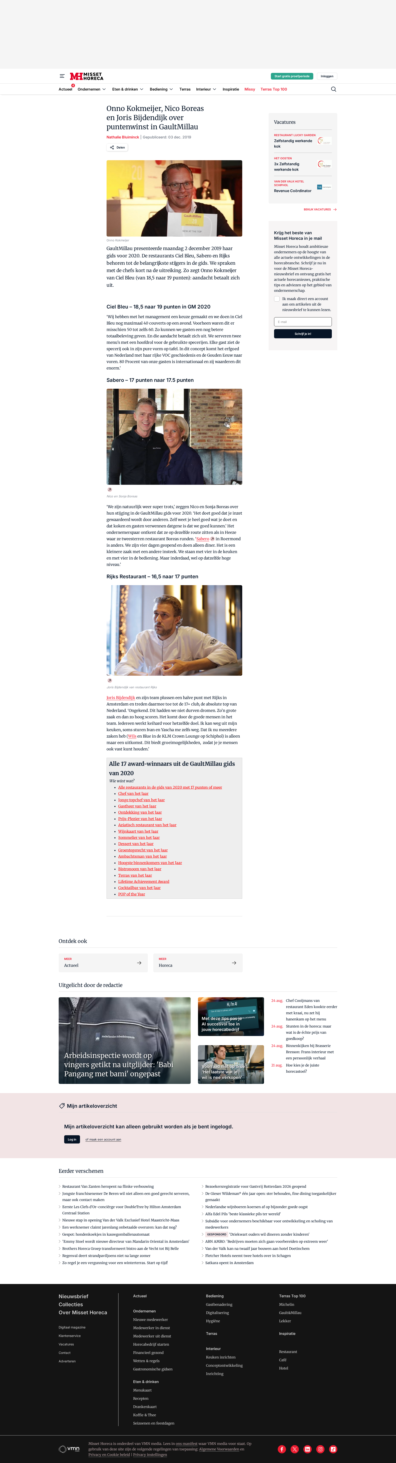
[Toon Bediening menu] (171, 89)
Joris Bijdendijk (121, 697)
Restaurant (288, 1352)
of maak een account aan (103, 1139)
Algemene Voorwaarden (219, 1449)
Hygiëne (213, 1321)
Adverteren (67, 1361)
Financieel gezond (148, 1352)
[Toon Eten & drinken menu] (141, 89)
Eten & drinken (146, 1381)
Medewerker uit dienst (152, 1336)
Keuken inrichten (221, 1357)
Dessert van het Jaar (136, 843)
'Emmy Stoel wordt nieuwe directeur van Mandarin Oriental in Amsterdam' (126, 1241)
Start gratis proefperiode (292, 76)
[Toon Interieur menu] (214, 89)
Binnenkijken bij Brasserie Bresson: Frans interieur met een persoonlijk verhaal (310, 1052)
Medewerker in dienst (151, 1328)
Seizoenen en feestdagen (153, 1423)
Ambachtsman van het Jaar (142, 856)
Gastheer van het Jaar (137, 806)
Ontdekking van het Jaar (140, 812)
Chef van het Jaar (133, 793)
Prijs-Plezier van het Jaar (140, 818)
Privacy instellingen (150, 1454)
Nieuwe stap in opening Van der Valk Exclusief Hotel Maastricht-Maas (120, 1220)
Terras (211, 1333)
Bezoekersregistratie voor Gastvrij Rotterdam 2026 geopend (255, 1186)
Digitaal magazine (72, 1327)
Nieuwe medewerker (150, 1319)
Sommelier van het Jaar (139, 837)
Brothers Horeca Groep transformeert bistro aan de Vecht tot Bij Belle (120, 1248)
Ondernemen (144, 1311)
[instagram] (320, 1449)
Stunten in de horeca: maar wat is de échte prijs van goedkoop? (308, 1032)
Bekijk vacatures (317, 209)
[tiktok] (333, 1449)
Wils (132, 736)
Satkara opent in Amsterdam (229, 1263)
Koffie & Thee (144, 1415)
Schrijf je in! (303, 334)
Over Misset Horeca (83, 1312)
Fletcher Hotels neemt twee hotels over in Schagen (248, 1256)
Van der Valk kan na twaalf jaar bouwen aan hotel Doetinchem (257, 1248)
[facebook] (282, 1449)
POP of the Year (131, 894)
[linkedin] (307, 1449)
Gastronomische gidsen (153, 1369)
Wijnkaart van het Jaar (138, 831)
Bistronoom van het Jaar (139, 869)
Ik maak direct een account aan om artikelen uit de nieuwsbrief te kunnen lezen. (306, 304)
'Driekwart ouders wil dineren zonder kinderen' (269, 1234)
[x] (295, 1449)
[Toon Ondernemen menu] (104, 89)
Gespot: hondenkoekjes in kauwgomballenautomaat (106, 1234)
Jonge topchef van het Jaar (141, 800)
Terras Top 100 (292, 1296)
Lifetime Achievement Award (143, 881)
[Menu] (62, 76)
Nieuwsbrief (73, 1296)
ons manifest (187, 1443)
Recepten (140, 1398)
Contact (65, 1353)
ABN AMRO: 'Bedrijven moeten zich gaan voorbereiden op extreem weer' (266, 1241)
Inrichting (214, 1374)
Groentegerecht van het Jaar (143, 850)
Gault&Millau (290, 1313)
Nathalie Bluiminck (123, 137)
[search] (333, 89)
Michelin (286, 1304)
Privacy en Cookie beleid (109, 1454)
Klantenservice (70, 1336)
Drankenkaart (145, 1407)
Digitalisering (217, 1313)
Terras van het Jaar (135, 875)
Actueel (140, 1296)
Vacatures (66, 1344)
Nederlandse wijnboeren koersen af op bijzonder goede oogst (256, 1207)
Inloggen (327, 76)
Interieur (213, 1348)
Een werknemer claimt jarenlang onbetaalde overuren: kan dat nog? (119, 1227)
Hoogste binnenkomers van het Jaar (150, 862)
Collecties (71, 1304)
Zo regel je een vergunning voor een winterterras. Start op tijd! (115, 1263)
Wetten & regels (146, 1361)
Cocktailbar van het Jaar (139, 887)
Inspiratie (287, 1333)
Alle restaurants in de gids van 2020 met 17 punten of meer (170, 787)
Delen (121, 147)
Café (282, 1360)
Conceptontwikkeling (224, 1365)
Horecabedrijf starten (151, 1344)
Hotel (283, 1368)
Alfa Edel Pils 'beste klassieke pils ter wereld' (243, 1214)
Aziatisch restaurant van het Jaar (147, 825)
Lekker (285, 1321)
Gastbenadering (219, 1304)
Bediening (215, 1296)
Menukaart (142, 1390)
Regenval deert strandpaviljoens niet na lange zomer (106, 1256)
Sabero (202, 538)
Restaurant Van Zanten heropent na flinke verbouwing (108, 1186)
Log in (72, 1139)
